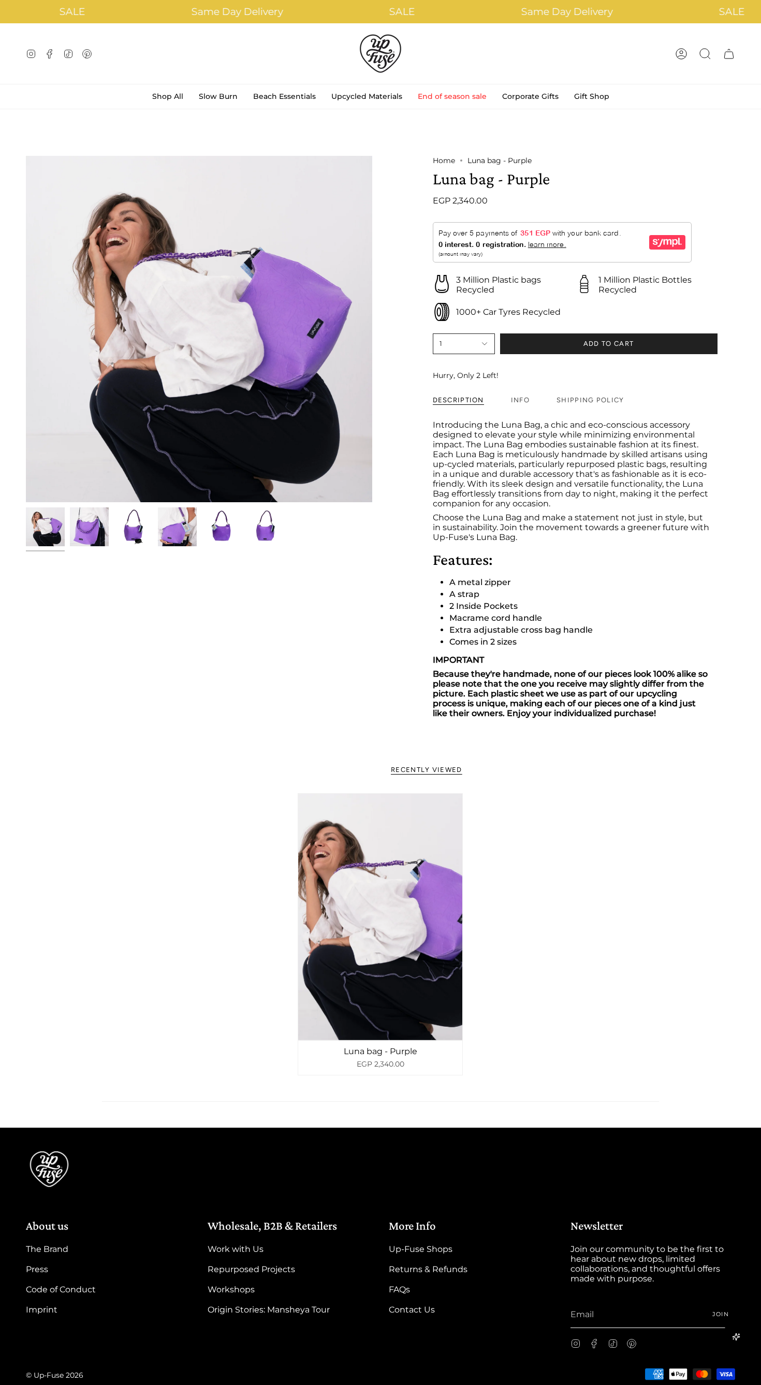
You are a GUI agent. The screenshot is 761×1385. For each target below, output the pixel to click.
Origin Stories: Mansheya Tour (269, 1310)
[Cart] (729, 53)
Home (444, 160)
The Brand (47, 1249)
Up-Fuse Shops (420, 1249)
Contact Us (412, 1310)
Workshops (231, 1289)
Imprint (41, 1310)
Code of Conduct (61, 1289)
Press (37, 1269)
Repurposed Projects (251, 1269)
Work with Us (236, 1249)
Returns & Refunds (428, 1269)
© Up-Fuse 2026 (54, 1375)
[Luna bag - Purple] (380, 917)
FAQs (399, 1289)
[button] (705, 53)
